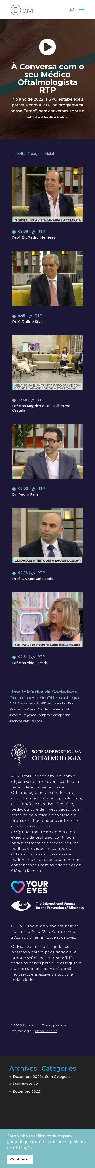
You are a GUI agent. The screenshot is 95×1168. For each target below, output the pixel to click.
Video (49, 203)
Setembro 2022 (26, 1091)
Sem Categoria (58, 1076)
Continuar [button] (19, 1159)
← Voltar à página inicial (33, 154)
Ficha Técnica (46, 1031)
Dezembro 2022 (27, 1076)
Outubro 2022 (25, 1084)
